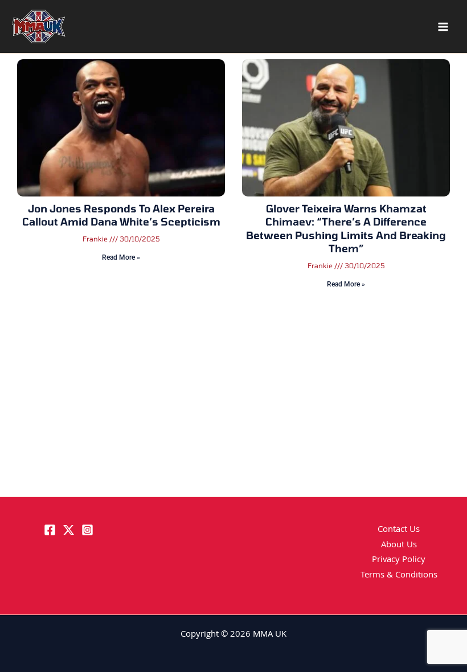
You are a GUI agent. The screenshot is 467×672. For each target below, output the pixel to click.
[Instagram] (87, 530)
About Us (399, 545)
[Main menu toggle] (443, 26)
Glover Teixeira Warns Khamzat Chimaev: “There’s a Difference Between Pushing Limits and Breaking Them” (346, 228)
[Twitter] (69, 530)
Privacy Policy (398, 560)
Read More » (121, 257)
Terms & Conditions (399, 575)
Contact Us (399, 530)
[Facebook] (50, 530)
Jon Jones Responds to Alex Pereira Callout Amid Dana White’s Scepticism (121, 215)
